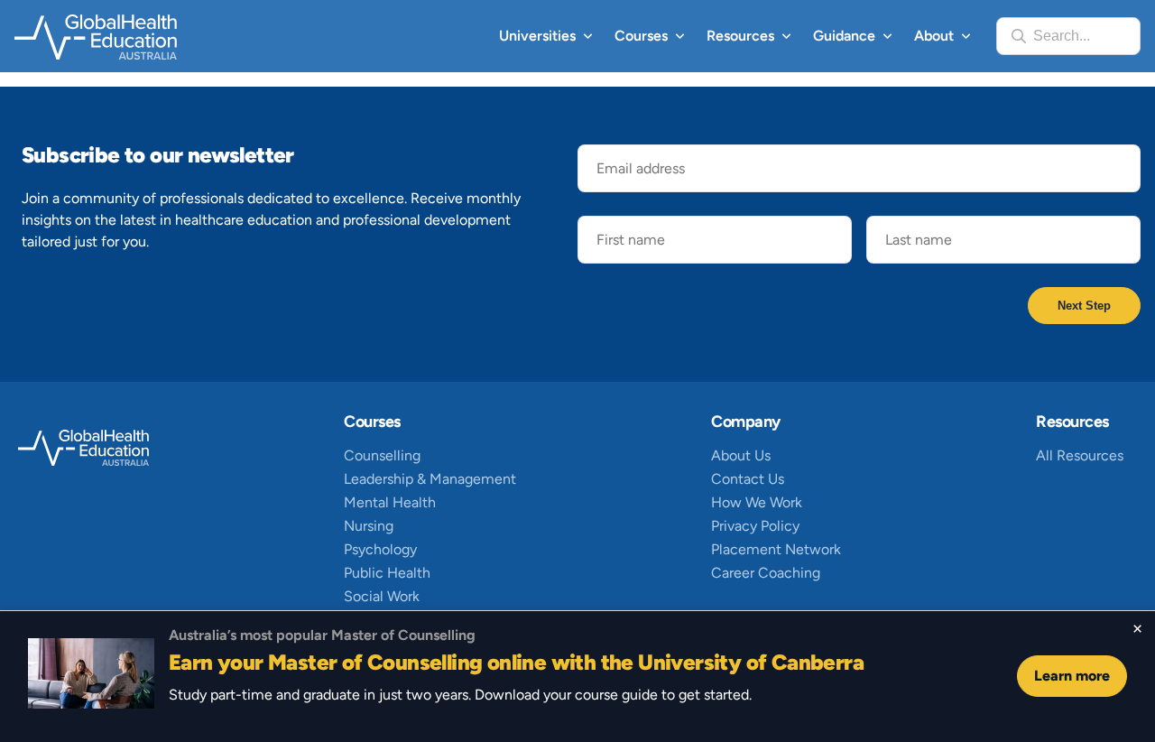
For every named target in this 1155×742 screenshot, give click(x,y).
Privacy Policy (755, 525)
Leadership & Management (430, 478)
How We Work (756, 502)
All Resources (1079, 455)
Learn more (1072, 675)
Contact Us (747, 478)
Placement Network (776, 549)
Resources (740, 35)
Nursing (368, 525)
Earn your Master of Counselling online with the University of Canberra (516, 662)
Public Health (387, 572)
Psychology (380, 549)
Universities (537, 35)
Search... (1061, 35)
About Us (741, 455)
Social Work (382, 596)
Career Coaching (765, 572)
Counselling (382, 455)
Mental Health (390, 502)
